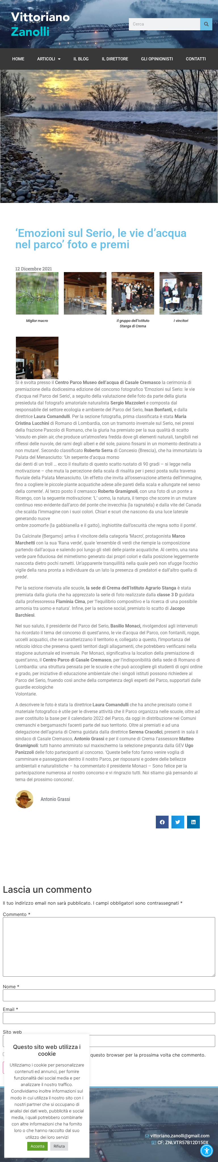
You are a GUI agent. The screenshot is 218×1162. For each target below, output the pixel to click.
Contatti (196, 59)
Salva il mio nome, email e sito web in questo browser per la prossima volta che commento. (107, 1055)
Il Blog (81, 59)
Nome (11, 986)
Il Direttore (115, 59)
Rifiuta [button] (59, 1146)
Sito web (12, 1032)
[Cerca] (206, 24)
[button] (162, 822)
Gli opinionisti (157, 59)
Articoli (46, 59)
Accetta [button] (37, 1146)
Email (10, 1009)
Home (18, 59)
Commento (16, 914)
